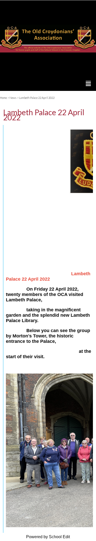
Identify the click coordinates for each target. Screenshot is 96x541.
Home (3, 97)
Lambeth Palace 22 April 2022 (37, 97)
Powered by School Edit (48, 537)
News (12, 97)
